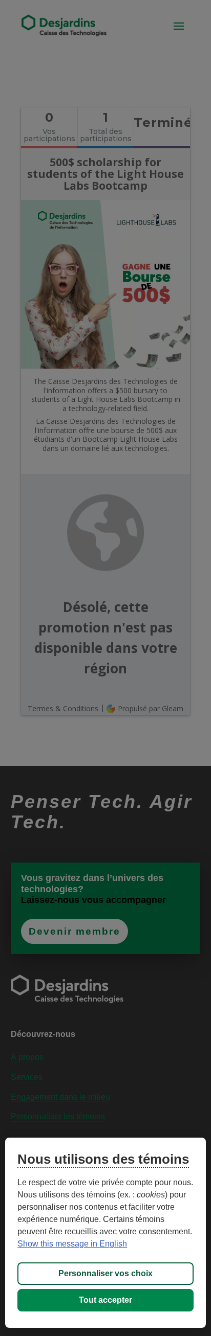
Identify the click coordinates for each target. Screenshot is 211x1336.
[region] (105, 1233)
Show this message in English (72, 1243)
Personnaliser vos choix (105, 1273)
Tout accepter (105, 1300)
